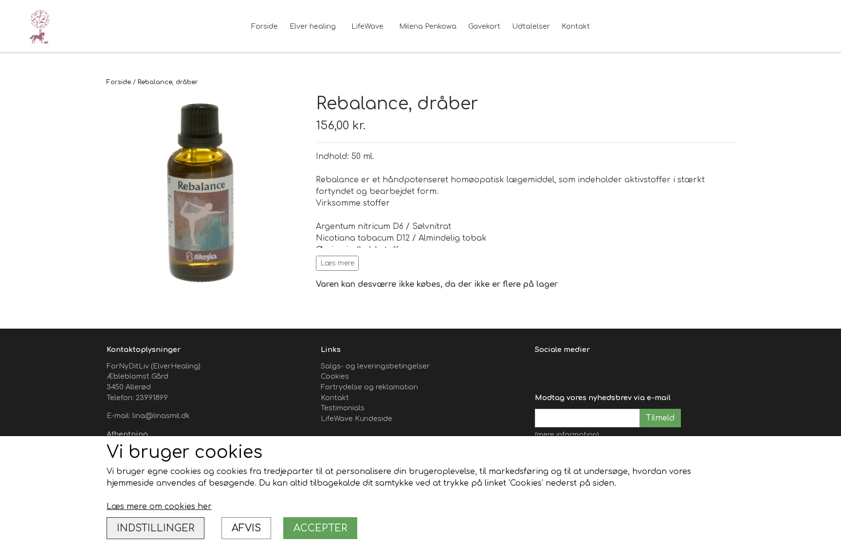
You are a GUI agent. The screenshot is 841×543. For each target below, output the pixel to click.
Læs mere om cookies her (159, 506)
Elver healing (313, 26)
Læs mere (337, 263)
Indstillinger (155, 528)
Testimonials (343, 408)
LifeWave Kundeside (356, 418)
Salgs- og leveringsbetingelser (375, 366)
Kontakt (576, 26)
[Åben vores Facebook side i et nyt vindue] (543, 371)
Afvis (246, 528)
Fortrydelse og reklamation (369, 387)
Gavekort (484, 26)
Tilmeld (660, 418)
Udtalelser (531, 26)
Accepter (320, 528)
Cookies (335, 376)
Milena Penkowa (428, 26)
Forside (264, 26)
